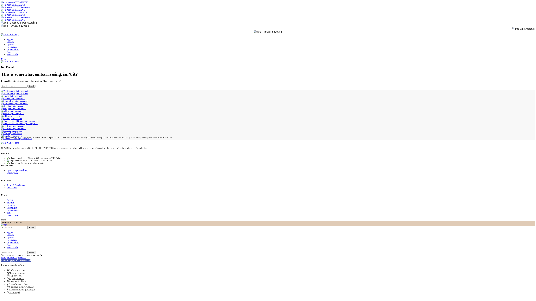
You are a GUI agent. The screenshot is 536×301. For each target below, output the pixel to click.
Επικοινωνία (12, 173)
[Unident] (13, 98)
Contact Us (12, 187)
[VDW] (11, 96)
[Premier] (19, 121)
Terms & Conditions (16, 185)
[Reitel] (11, 118)
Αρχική (10, 200)
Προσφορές (12, 207)
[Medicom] (13, 126)
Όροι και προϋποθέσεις (17, 170)
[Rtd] (10, 116)
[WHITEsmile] (14, 91)
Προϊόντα (11, 205)
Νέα (8, 212)
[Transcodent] (14, 101)
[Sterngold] (13, 106)
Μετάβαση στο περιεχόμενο (13, 257)
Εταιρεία (10, 202)
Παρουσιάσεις (13, 210)
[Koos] (11, 133)
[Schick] (12, 111)
